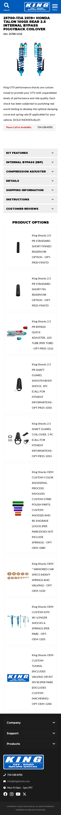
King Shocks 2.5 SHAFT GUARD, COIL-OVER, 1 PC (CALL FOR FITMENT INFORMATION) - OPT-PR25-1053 (42, 440)
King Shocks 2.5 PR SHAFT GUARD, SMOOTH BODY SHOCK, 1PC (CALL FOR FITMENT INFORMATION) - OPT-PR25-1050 (42, 386)
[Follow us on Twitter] (24, 795)
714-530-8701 (15, 775)
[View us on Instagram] (12, 795)
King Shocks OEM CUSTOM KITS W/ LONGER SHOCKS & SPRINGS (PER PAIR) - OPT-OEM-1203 (42, 623)
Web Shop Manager (36, 810)
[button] (6, 7)
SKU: (5, 34)
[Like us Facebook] (5, 795)
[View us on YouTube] (18, 795)
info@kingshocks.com (18, 781)
